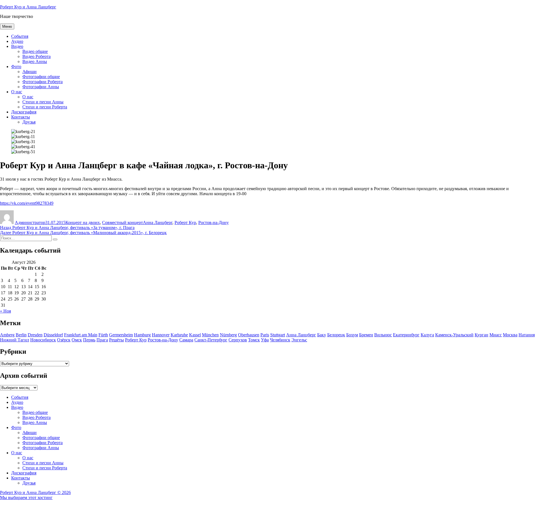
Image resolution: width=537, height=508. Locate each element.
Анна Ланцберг (157, 222)
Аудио (17, 41)
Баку (321, 334)
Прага (102, 339)
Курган (481, 334)
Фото (16, 66)
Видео (17, 46)
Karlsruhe (179, 334)
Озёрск (63, 339)
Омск (77, 339)
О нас (16, 91)
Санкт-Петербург (210, 339)
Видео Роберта (36, 56)
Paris (264, 334)
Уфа (265, 339)
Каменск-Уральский (454, 334)
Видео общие (35, 51)
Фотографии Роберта (42, 81)
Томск (254, 339)
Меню (7, 26)
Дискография (23, 111)
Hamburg (142, 334)
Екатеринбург (406, 334)
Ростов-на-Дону (213, 222)
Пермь (89, 339)
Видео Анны (34, 61)
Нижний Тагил (14, 339)
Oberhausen (248, 334)
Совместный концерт (122, 222)
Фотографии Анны (40, 86)
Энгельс (299, 339)
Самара (186, 339)
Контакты (20, 117)
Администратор (30, 222)
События (19, 36)
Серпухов (238, 339)
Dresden (35, 334)
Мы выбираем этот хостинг (26, 497)
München (210, 334)
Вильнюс (383, 334)
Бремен (366, 334)
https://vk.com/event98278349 (26, 203)
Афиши (29, 71)
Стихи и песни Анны (42, 101)
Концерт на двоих (82, 222)
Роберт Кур (185, 222)
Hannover (160, 334)
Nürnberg (228, 334)
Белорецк (336, 334)
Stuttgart (277, 334)
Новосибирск (43, 339)
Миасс (495, 334)
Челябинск (280, 339)
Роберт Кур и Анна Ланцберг (28, 6)
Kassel (195, 334)
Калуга (427, 334)
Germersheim (121, 334)
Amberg (7, 334)
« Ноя (5, 311)
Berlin (21, 334)
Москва (510, 334)
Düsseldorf (53, 334)
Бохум (352, 334)
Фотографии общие (41, 76)
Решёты (116, 339)
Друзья (29, 122)
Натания (527, 334)
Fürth (103, 334)
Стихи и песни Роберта (44, 106)
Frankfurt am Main (80, 334)
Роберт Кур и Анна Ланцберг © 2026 (35, 492)
